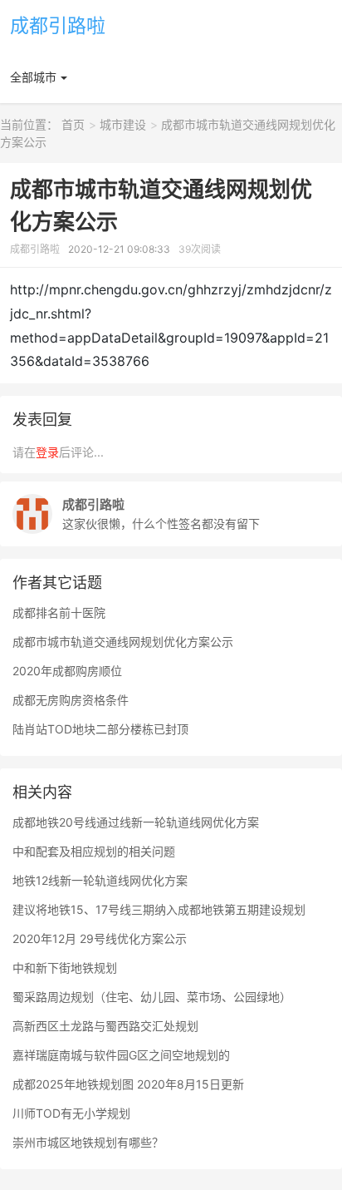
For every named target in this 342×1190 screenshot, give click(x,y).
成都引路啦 (57, 25)
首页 (73, 124)
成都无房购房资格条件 (70, 700)
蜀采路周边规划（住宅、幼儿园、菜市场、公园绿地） (151, 997)
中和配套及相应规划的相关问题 (93, 851)
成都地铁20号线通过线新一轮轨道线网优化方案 (135, 822)
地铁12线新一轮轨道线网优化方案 (100, 880)
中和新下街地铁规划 (64, 967)
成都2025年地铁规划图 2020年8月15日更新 (128, 1084)
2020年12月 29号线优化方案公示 (99, 938)
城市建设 (123, 124)
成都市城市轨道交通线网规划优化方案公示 (122, 642)
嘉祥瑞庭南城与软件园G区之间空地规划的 (121, 1055)
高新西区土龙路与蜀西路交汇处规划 (105, 1026)
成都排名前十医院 (58, 612)
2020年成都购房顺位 (67, 671)
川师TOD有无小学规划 (71, 1113)
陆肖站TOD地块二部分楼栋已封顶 (100, 729)
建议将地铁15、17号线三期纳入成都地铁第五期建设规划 (158, 909)
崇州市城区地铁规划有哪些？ (88, 1142)
